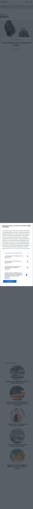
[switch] (27, 256)
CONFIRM (10, 281)
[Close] (30, 225)
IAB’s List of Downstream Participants (18, 248)
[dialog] (16, 254)
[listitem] (16, 253)
